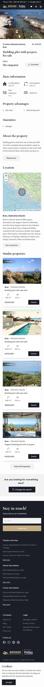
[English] (36, 6)
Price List (7, 631)
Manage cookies (30, 619)
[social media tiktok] (18, 642)
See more (6, 560)
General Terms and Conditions (31, 628)
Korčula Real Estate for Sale (14, 578)
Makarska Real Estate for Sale (15, 600)
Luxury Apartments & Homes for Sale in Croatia (20, 546)
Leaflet (17, 210)
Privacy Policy (29, 623)
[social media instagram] (9, 642)
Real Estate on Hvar (11, 574)
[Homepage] (14, 6)
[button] (22, 192)
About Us (7, 619)
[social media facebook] (4, 642)
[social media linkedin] (13, 642)
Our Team (7, 627)
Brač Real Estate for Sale (13, 570)
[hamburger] (40, 6)
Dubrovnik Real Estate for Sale (16, 592)
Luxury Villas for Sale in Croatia (16, 555)
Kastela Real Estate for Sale (14, 596)
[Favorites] (31, 6)
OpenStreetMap (28, 210)
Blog (5, 623)
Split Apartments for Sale (13, 551)
